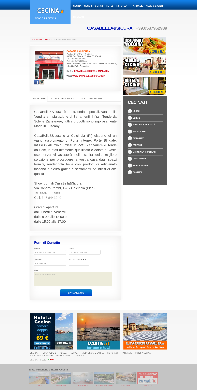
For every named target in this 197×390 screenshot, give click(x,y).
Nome (37, 248)
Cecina (77, 6)
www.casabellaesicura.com (88, 76)
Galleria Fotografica (62, 98)
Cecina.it (37, 39)
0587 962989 (50, 193)
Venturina (83, 386)
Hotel (109, 6)
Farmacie (137, 6)
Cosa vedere (140, 159)
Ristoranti (122, 6)
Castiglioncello (104, 386)
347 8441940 (51, 198)
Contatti (78, 17)
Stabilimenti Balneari (144, 152)
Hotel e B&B (139, 131)
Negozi (88, 6)
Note (36, 270)
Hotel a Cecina (143, 353)
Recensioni (95, 98)
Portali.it (147, 386)
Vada (39, 386)
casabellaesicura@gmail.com (91, 71)
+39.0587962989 (151, 28)
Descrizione (39, 98)
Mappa (82, 98)
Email (71, 248)
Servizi (99, 6)
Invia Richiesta (76, 292)
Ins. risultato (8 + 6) (78, 259)
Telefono (38, 259)
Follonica (61, 386)
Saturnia (125, 386)
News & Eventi (154, 6)
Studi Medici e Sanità (144, 125)
